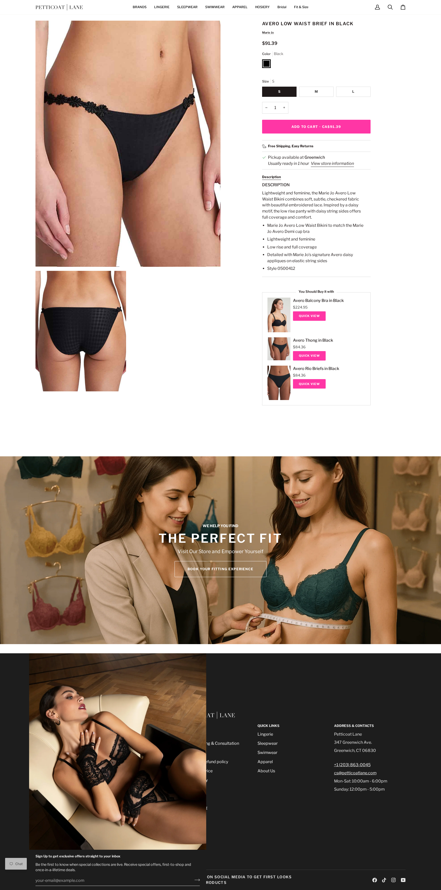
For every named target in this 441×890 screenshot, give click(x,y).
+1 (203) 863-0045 (352, 764)
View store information (332, 163)
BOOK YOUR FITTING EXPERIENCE (220, 569)
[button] (139, 7)
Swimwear (267, 752)
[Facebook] (374, 880)
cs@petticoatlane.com (355, 773)
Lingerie (265, 734)
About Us (266, 770)
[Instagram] (393, 880)
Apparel (265, 761)
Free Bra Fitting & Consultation (210, 743)
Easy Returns (302, 146)
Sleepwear (268, 743)
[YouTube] (403, 880)
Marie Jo (268, 32)
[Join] (195, 880)
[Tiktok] (384, 880)
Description (271, 177)
